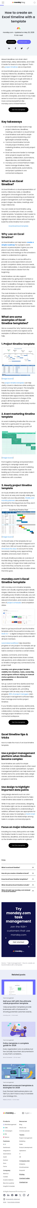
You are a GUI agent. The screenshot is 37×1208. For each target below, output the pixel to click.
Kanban (5, 1160)
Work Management (10, 1124)
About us (5, 1173)
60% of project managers (19, 694)
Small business (24, 1167)
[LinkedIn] (8, 1195)
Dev (6, 1134)
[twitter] (20, 1195)
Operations (22, 1150)
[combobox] (28, 1113)
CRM (6, 1127)
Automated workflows (9, 643)
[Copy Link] (28, 48)
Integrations (6, 1150)
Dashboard (6, 1147)
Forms (5, 1166)
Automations (7, 1153)
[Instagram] (24, 1195)
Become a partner (8, 1183)
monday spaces (24, 1130)
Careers (5, 1176)
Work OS (4, 634)
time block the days (9, 549)
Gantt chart (30, 814)
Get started (11, 42)
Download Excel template (18, 226)
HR (20, 1157)
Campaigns (8, 1130)
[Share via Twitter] (21, 48)
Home (3, 963)
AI (3, 1144)
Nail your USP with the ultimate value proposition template (17, 1002)
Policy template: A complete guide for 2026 (16, 1044)
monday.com (34, 2)
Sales (21, 1144)
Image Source (7, 379)
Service (7, 1137)
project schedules (14, 602)
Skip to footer (4, 1)
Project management (25, 1138)
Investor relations (8, 1180)
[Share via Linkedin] (9, 48)
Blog (20, 1124)
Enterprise (22, 1164)
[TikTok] (28, 1195)
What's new (22, 1127)
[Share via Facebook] (15, 48)
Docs (4, 1163)
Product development (25, 1147)
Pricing (21, 1174)
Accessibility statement (13, 1199)
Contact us (23, 1182)
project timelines (11, 67)
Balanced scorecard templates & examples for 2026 (18, 1086)
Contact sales (23, 42)
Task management (14, 963)
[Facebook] (12, 1195)
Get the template (18, 109)
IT (19, 1153)
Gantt (5, 1157)
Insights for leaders (9, 1186)
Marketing (22, 1141)
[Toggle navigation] (3, 2)
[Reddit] (4, 1195)
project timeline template (14, 383)
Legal (4, 1202)
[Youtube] (16, 1195)
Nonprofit (22, 1170)
